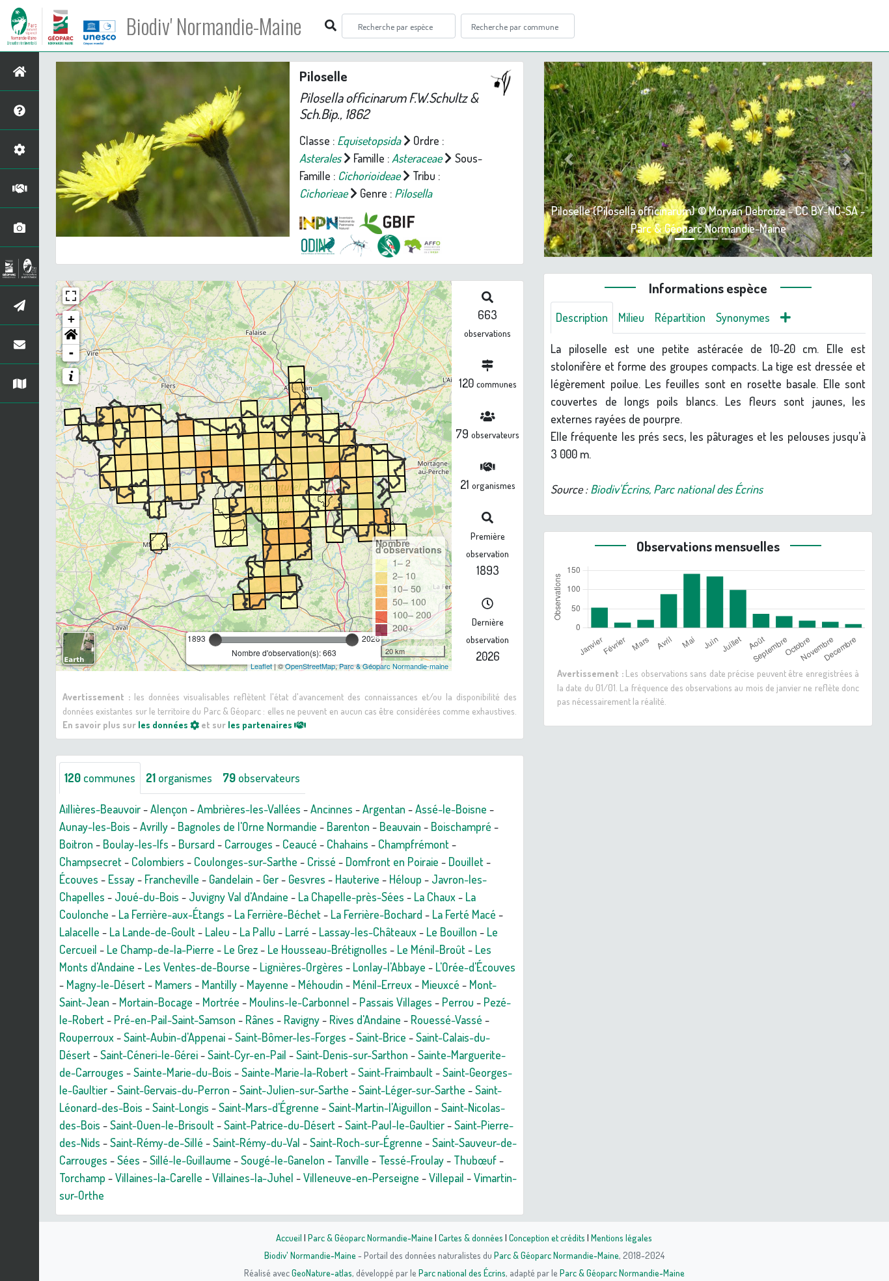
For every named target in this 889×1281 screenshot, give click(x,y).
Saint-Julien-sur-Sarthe (294, 1090)
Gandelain (231, 879)
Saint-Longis (180, 1107)
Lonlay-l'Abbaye (389, 967)
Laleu (217, 932)
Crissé (321, 861)
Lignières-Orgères (301, 967)
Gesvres (306, 879)
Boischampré (461, 826)
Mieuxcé (440, 984)
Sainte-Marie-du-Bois (182, 1072)
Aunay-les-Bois (94, 826)
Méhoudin (320, 984)
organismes (179, 778)
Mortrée (220, 1002)
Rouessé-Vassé (446, 1019)
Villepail (446, 1177)
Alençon (168, 809)
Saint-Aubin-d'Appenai (174, 1037)
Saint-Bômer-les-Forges (290, 1037)
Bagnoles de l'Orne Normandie (247, 826)
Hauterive (357, 879)
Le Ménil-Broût (431, 949)
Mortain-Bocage (156, 1002)
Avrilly (154, 826)
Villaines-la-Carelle (158, 1177)
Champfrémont (413, 844)
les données (164, 724)
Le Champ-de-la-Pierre (160, 949)
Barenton (348, 826)
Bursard (196, 844)
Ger (271, 879)
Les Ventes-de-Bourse (197, 967)
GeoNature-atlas (322, 1272)
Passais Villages (395, 1002)
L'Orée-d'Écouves (475, 967)
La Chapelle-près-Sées (351, 897)
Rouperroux (86, 1037)
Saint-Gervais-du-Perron (173, 1090)
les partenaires (261, 724)
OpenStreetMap (310, 666)
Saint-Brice (381, 1037)
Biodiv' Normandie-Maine (213, 26)
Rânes (259, 1019)
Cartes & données (471, 1237)
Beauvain (400, 826)
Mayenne (267, 984)
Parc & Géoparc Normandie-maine (393, 666)
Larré (297, 932)
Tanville (352, 1160)
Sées (128, 1160)
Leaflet (261, 666)
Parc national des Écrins (462, 1272)
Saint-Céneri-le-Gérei (149, 1055)
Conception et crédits (547, 1237)
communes (99, 778)
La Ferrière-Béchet (277, 914)
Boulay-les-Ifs (136, 844)
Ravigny (302, 1019)
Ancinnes (331, 809)
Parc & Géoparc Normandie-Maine (370, 1237)
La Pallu (257, 932)
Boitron (76, 844)
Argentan (383, 809)
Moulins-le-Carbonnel (299, 1002)
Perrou (458, 1002)
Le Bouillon (451, 932)
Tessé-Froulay (411, 1160)
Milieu (631, 317)
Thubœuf (475, 1160)
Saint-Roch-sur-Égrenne (366, 1142)
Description (582, 317)
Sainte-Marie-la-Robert (294, 1072)
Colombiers (157, 861)
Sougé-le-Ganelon (283, 1160)
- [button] (71, 353)
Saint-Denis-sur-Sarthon (352, 1055)
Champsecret (90, 861)
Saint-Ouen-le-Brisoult (162, 1125)
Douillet (466, 861)
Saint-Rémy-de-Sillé (156, 1142)
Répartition (680, 317)
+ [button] (71, 319)
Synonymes (743, 317)
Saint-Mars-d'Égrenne (269, 1107)
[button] (70, 336)
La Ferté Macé (464, 914)
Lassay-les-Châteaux (368, 932)
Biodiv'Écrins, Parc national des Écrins (676, 489)
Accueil (289, 1237)
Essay (121, 879)
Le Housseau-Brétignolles (327, 949)
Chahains (347, 844)
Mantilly (219, 984)
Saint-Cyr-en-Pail (247, 1055)
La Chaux (435, 897)
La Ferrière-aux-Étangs (171, 914)
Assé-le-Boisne (451, 809)
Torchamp (82, 1177)
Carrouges (249, 844)
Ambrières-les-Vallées (249, 809)
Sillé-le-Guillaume (190, 1160)
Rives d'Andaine (365, 1019)
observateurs (261, 778)
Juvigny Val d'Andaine (238, 897)
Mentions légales (621, 1237)
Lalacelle (79, 932)
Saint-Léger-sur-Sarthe (412, 1090)
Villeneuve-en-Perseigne (361, 1177)
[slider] (215, 639)
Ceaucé (299, 844)
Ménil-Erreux (382, 984)
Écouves (78, 879)
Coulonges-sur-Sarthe (245, 861)
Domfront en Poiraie (392, 861)
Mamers (173, 984)
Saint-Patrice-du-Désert (279, 1125)
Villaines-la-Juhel (253, 1177)
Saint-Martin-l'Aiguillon (380, 1107)
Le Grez (241, 949)
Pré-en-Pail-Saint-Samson (175, 1019)
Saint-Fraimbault (395, 1072)
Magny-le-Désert (105, 984)
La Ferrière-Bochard (376, 914)
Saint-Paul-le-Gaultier (394, 1125)
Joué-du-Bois (147, 897)
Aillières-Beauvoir (100, 809)
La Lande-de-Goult (152, 932)
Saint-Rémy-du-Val (256, 1142)
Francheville (171, 879)
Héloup (405, 879)
